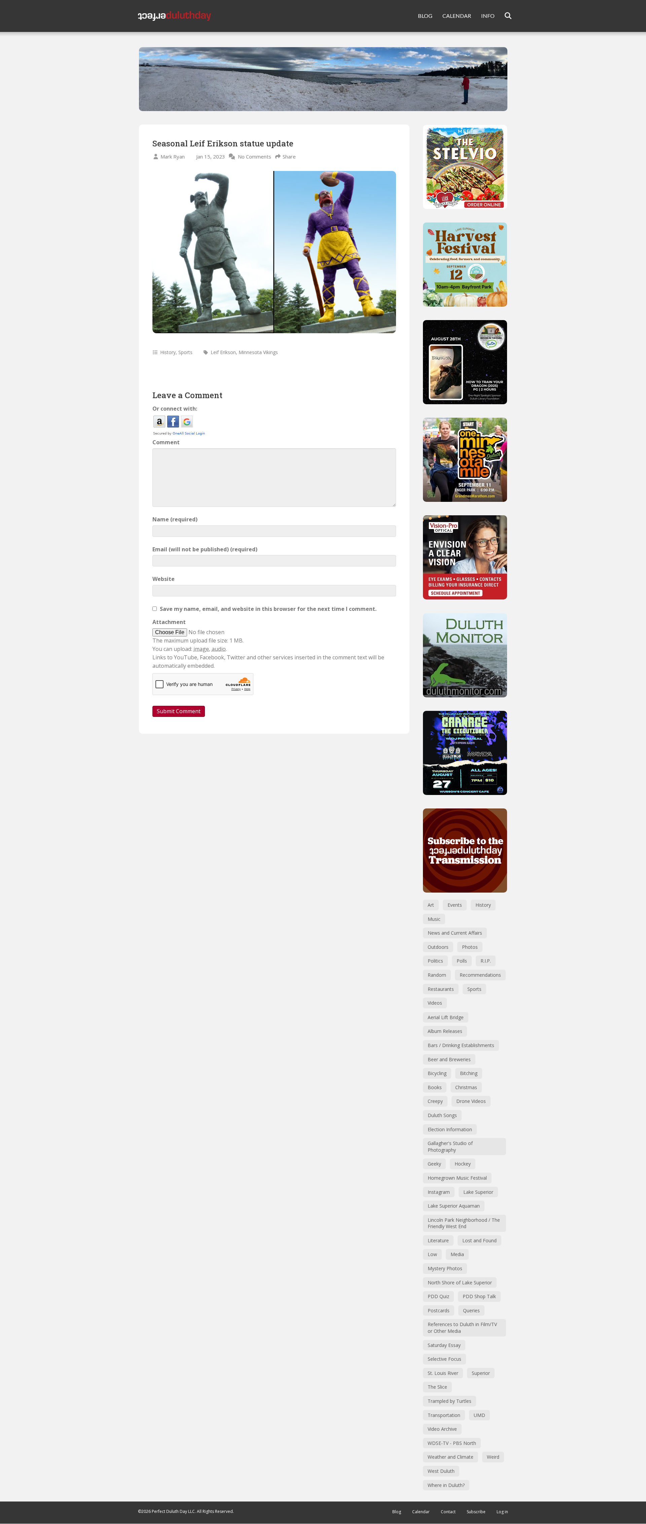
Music (434, 919)
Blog (396, 1512)
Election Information (450, 1129)
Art (431, 905)
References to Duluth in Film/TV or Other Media (462, 1327)
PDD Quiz (438, 1296)
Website (163, 579)
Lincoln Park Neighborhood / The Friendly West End (464, 1223)
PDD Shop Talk (479, 1296)
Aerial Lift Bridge (446, 1017)
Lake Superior (478, 1192)
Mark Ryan (172, 156)
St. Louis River (443, 1373)
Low (432, 1254)
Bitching (468, 1073)
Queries (471, 1310)
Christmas (466, 1087)
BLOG (425, 15)
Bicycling (437, 1073)
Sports (185, 352)
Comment (166, 442)
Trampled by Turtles (449, 1401)
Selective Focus (444, 1359)
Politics (435, 961)
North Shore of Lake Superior (460, 1282)
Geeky (434, 1164)
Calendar (421, 1512)
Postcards (439, 1310)
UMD (479, 1415)
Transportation (444, 1415)
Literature (438, 1240)
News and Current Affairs (455, 933)
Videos (435, 1003)
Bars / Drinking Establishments (461, 1045)
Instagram (439, 1192)
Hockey (463, 1164)
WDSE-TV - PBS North (452, 1443)
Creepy (435, 1101)
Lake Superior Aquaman (454, 1206)
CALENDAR (456, 15)
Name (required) (175, 519)
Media (457, 1254)
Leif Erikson (223, 352)
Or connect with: (174, 408)
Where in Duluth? (446, 1485)
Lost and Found (479, 1240)
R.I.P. (485, 961)
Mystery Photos (445, 1268)
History (168, 352)
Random (437, 975)
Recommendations (480, 975)
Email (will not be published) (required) (204, 549)
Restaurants (441, 989)
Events (454, 905)
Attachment (169, 622)
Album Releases (445, 1031)
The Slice (437, 1387)
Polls (462, 961)
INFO (488, 15)
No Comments (254, 156)
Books (435, 1087)
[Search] (504, 16)
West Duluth (441, 1471)
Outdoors (438, 947)
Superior (481, 1373)
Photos (470, 947)
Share (289, 156)
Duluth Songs (442, 1115)
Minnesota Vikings (258, 352)
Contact (448, 1512)
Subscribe (476, 1512)
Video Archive (442, 1429)
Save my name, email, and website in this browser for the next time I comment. (268, 609)
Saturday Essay (444, 1345)
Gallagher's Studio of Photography (450, 1146)
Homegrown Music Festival (457, 1178)
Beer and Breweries (449, 1059)
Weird (493, 1457)
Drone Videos (471, 1101)
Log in (502, 1512)
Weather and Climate (450, 1457)
